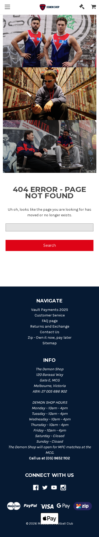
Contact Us (49, 332)
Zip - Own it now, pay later (50, 337)
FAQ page (50, 321)
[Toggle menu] (7, 7)
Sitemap (50, 343)
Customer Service (50, 315)
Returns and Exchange (49, 326)
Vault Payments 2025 (49, 309)
